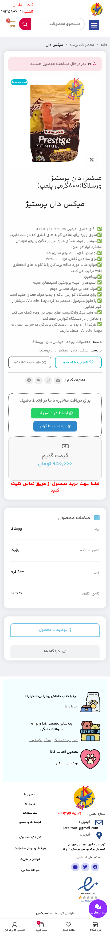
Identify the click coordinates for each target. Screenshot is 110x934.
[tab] (55, 630)
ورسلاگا (37, 342)
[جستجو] (25, 24)
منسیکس (44, 913)
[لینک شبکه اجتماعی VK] (39, 381)
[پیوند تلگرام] (29, 381)
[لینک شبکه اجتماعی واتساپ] (48, 381)
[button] (94, 25)
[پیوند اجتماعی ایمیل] (58, 381)
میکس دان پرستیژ (53, 351)
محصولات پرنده (82, 45)
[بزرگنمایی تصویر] (92, 160)
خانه (104, 45)
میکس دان (54, 45)
